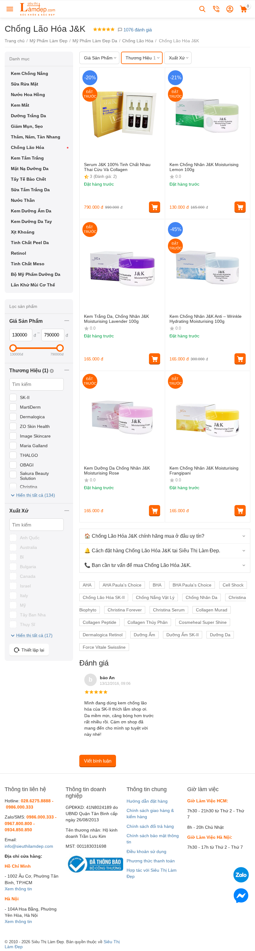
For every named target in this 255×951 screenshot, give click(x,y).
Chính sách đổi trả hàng (150, 826)
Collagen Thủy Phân (148, 622)
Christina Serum (169, 609)
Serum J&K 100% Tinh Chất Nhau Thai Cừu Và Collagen (117, 167)
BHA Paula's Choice (192, 584)
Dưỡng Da (220, 634)
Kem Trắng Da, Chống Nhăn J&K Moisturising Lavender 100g (116, 319)
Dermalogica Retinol (103, 634)
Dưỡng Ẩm (144, 634)
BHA (157, 584)
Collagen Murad (211, 609)
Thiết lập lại (32, 649)
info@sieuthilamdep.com (29, 846)
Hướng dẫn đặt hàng (147, 801)
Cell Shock (233, 584)
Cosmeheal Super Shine (203, 622)
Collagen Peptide (99, 622)
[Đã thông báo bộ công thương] (94, 863)
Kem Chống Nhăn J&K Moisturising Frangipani (204, 471)
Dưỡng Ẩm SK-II (182, 634)
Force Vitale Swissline (104, 647)
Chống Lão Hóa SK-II (104, 597)
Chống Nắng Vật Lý (155, 597)
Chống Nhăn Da (201, 597)
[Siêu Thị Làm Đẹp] (38, 8)
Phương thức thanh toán (151, 860)
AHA (87, 584)
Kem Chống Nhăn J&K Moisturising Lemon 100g (204, 167)
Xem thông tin (18, 888)
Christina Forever (125, 609)
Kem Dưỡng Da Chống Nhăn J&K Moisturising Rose (117, 471)
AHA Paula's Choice (122, 584)
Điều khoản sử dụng (146, 851)
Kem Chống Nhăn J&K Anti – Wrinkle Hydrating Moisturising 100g (205, 319)
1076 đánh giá (137, 29)
